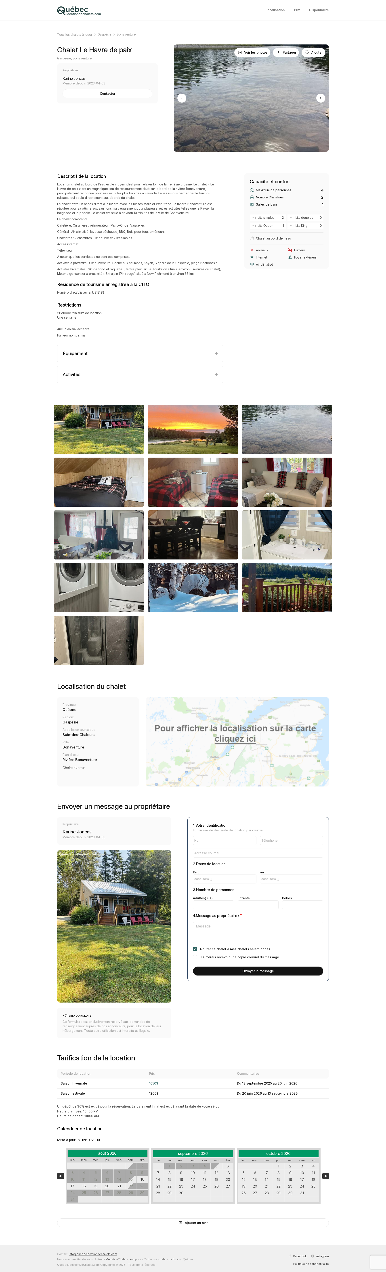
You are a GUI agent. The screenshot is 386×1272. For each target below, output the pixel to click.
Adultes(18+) (203, 898)
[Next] (320, 98)
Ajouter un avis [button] (196, 1223)
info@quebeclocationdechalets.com (93, 1254)
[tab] (140, 353)
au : (263, 872)
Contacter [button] (107, 93)
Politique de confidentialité (311, 1264)
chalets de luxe (168, 1259)
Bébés (287, 898)
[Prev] (181, 98)
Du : (196, 872)
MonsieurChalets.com (120, 1259)
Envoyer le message (258, 971)
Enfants (244, 898)
